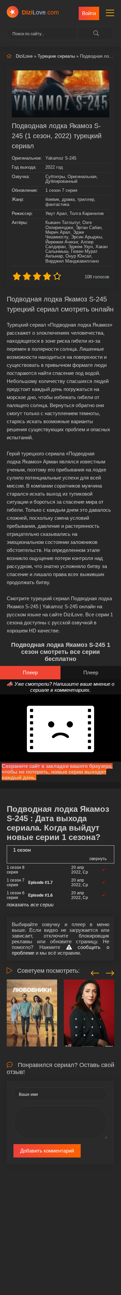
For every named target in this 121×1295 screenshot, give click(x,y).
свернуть (98, 858)
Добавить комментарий (47, 1150)
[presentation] (95, 972)
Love (40, 12)
